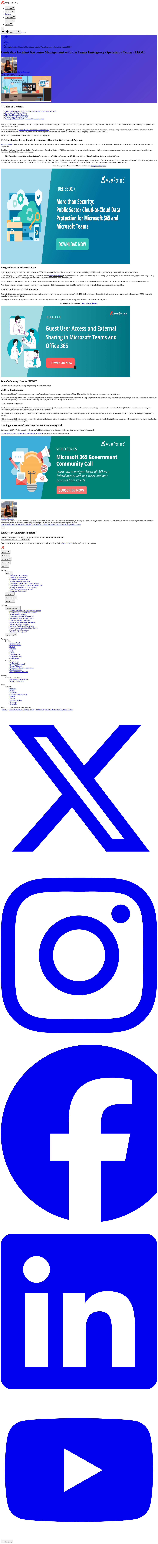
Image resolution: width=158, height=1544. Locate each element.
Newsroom (13, 702)
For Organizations (11, 608)
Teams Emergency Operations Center (68, 525)
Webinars (12, 649)
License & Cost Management (19, 630)
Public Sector (50, 525)
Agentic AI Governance (17, 577)
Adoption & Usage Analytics (19, 624)
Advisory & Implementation (18, 679)
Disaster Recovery (15, 670)
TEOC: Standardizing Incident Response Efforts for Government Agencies (30, 111)
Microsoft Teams (6, 144)
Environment (10, 598)
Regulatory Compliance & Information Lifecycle (25, 585)
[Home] (6, 37)
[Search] (2, 28)
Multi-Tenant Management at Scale (21, 589)
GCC (3, 525)
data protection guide (98, 166)
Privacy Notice (67, 543)
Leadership (13, 692)
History (12, 690)
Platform (8, 12)
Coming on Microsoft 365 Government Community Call (24, 119)
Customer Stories (15, 645)
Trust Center (39, 710)
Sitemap (4, 710)
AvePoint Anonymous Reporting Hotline (59, 710)
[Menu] (3, 31)
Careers (12, 698)
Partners (8, 14)
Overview (12, 689)
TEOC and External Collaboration (16, 115)
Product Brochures (15, 656)
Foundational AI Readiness (18, 576)
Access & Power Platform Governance (22, 622)
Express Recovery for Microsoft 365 (21, 616)
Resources (9, 17)
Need (7, 573)
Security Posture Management (19, 581)
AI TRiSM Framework (17, 664)
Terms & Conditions (15, 710)
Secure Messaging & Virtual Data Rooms (23, 628)
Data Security (14, 662)
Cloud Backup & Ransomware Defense (22, 613)
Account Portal (14, 643)
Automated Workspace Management (21, 626)
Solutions (9, 8)
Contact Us (13, 704)
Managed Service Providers (18, 672)
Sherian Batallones (7, 519)
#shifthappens (14, 658)
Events (11, 652)
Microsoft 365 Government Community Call (34, 130)
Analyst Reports (14, 654)
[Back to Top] (3, 527)
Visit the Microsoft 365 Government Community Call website (22, 433)
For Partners (10, 635)
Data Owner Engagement (18, 632)
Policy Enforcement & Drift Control (21, 618)
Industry (8, 594)
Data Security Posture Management (21, 668)
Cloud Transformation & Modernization (22, 587)
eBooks (12, 647)
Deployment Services (16, 681)
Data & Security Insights (17, 614)
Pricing (23, 32)
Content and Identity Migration (19, 620)
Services (9, 21)
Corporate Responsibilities (18, 694)
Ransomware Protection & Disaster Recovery (24, 583)
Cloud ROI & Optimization (18, 579)
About (8, 24)
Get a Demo (25, 539)
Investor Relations (15, 700)
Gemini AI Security (16, 666)
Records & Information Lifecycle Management (25, 611)
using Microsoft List (56, 276)
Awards (12, 696)
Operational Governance (17, 591)
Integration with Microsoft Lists (16, 113)
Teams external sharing (89, 303)
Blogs (7, 42)
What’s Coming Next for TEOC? (16, 117)
